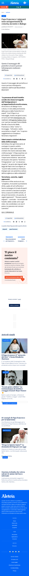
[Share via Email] (22, 78)
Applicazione (15, 536)
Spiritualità (14, 525)
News (3, 12)
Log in (19, 299)
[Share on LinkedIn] (16, 78)
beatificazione (6, 340)
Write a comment (14, 305)
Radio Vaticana (18, 27)
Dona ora (3, 7)
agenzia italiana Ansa (18, 120)
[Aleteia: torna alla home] (14, 2)
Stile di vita (14, 523)
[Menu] (5, 3)
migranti (4, 229)
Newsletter (14, 534)
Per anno (14, 546)
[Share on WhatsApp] (25, 78)
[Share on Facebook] (14, 78)
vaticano (8, 12)
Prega (17, 7)
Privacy (14, 571)
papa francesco (13, 229)
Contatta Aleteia (14, 568)
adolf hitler (5, 372)
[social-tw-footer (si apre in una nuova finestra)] (16, 552)
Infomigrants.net (19, 118)
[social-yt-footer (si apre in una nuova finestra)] (10, 552)
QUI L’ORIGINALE (8, 212)
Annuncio (14, 539)
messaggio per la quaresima (9, 403)
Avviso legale (14, 562)
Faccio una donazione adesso (13, 277)
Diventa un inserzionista (14, 565)
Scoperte (14, 527)
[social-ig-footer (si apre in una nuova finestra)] (19, 552)
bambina (5, 457)
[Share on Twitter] (19, 78)
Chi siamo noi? (14, 559)
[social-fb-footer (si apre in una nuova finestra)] (13, 552)
